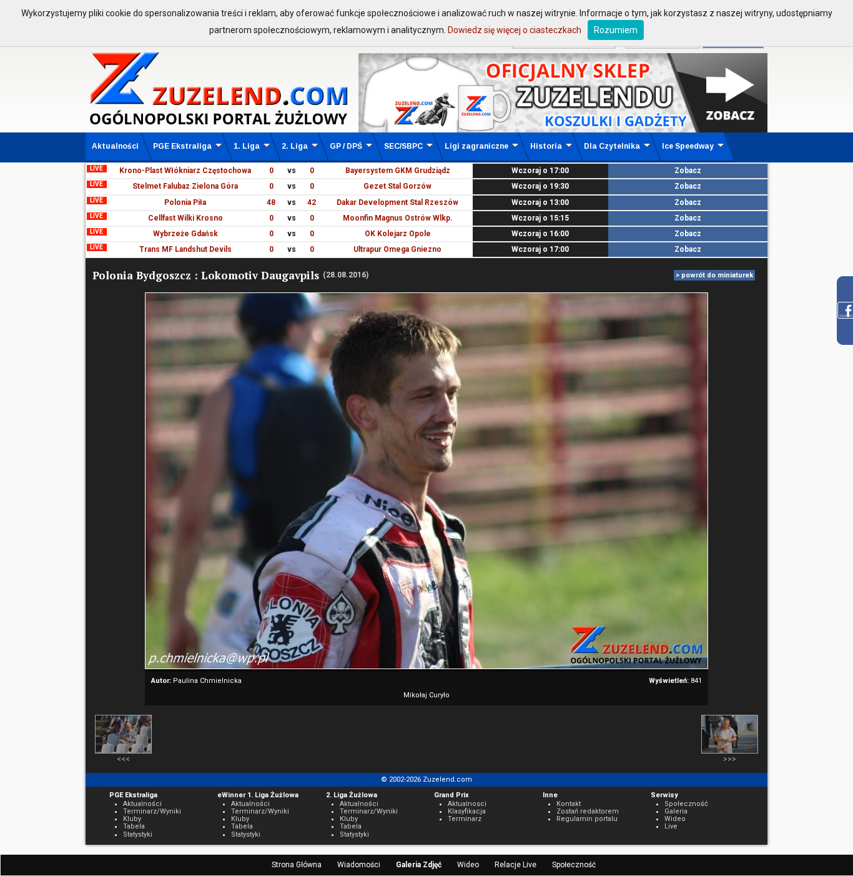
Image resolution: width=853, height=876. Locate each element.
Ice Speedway (688, 146)
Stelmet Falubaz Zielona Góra (185, 186)
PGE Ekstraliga (182, 146)
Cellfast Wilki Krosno (185, 218)
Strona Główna (297, 864)
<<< (123, 759)
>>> (729, 759)
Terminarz (464, 819)
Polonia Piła (185, 202)
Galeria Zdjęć (418, 864)
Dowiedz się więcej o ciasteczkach (514, 30)
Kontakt (568, 804)
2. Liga (295, 146)
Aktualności (115, 146)
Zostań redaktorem (587, 811)
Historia (546, 146)
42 (311, 202)
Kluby (132, 819)
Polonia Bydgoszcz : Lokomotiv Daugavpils (205, 275)
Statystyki (137, 834)
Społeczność (574, 864)
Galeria (676, 811)
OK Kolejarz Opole (398, 233)
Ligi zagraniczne (476, 146)
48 (271, 202)
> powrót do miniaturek (714, 275)
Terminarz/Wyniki (152, 811)
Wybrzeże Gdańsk (185, 233)
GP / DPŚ (346, 146)
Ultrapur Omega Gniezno (397, 249)
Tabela (134, 826)
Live (671, 826)
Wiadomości (358, 864)
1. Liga (247, 146)
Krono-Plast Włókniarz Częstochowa (185, 170)
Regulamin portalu (587, 819)
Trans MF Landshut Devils (185, 249)
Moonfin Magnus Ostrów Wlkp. (398, 218)
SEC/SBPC (403, 146)
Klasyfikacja (467, 811)
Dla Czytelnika (612, 146)
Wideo (468, 864)
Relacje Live (515, 864)
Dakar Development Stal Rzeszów (397, 202)
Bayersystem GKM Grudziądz (397, 170)
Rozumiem (616, 30)
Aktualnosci (467, 804)
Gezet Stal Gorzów (397, 186)
